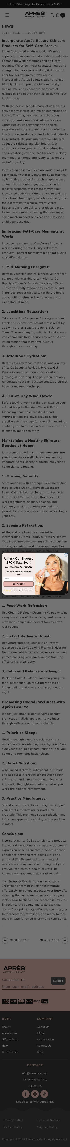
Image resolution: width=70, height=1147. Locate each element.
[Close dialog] (66, 554)
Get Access (18, 584)
